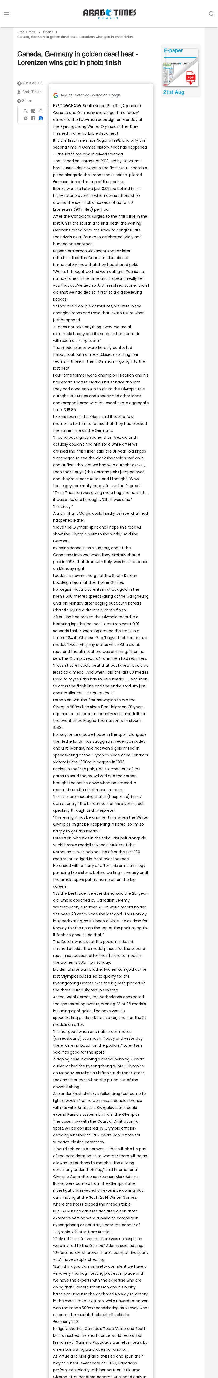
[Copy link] (40, 112)
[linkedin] (33, 112)
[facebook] (33, 120)
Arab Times (26, 32)
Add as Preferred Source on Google (91, 95)
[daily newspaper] (180, 74)
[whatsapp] (26, 120)
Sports (48, 32)
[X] (26, 112)
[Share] (41, 118)
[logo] (109, 14)
